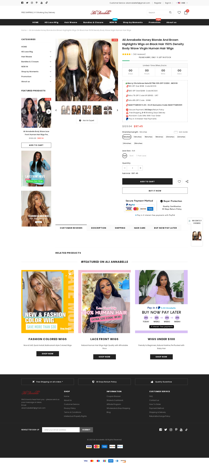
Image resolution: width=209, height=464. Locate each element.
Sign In (168, 3)
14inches (138, 137)
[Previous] (58, 110)
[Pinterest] (37, 3)
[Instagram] (33, 3)
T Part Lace (141, 155)
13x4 (131, 155)
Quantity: (126, 163)
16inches (149, 137)
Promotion (26, 76)
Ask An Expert (88, 120)
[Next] (115, 110)
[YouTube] (42, 3)
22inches (181, 137)
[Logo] (101, 12)
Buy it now (155, 190)
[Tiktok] (47, 3)
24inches (127, 143)
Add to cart (36, 145)
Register (157, 3)
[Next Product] (48, 111)
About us (25, 81)
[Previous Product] (23, 111)
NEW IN (24, 66)
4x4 (125, 155)
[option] (36, 123)
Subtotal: (126, 173)
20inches (170, 137)
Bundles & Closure (30, 61)
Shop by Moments (29, 71)
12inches (127, 137)
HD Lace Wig (27, 51)
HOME (24, 46)
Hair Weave (26, 56)
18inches (159, 137)
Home (23, 30)
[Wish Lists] (179, 181)
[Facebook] (23, 3)
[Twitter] (28, 3)
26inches (138, 143)
